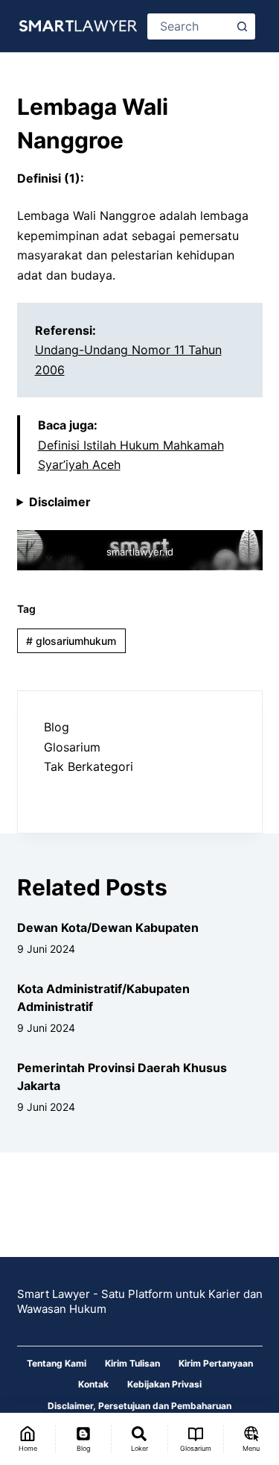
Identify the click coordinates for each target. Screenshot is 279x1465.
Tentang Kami (56, 1363)
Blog (56, 726)
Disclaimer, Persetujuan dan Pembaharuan (139, 1405)
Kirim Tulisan (132, 1363)
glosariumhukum (71, 640)
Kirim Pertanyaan (216, 1363)
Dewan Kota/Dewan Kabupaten (108, 927)
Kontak (93, 1384)
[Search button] (242, 26)
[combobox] (190, 26)
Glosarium (72, 747)
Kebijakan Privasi (164, 1384)
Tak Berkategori (88, 766)
